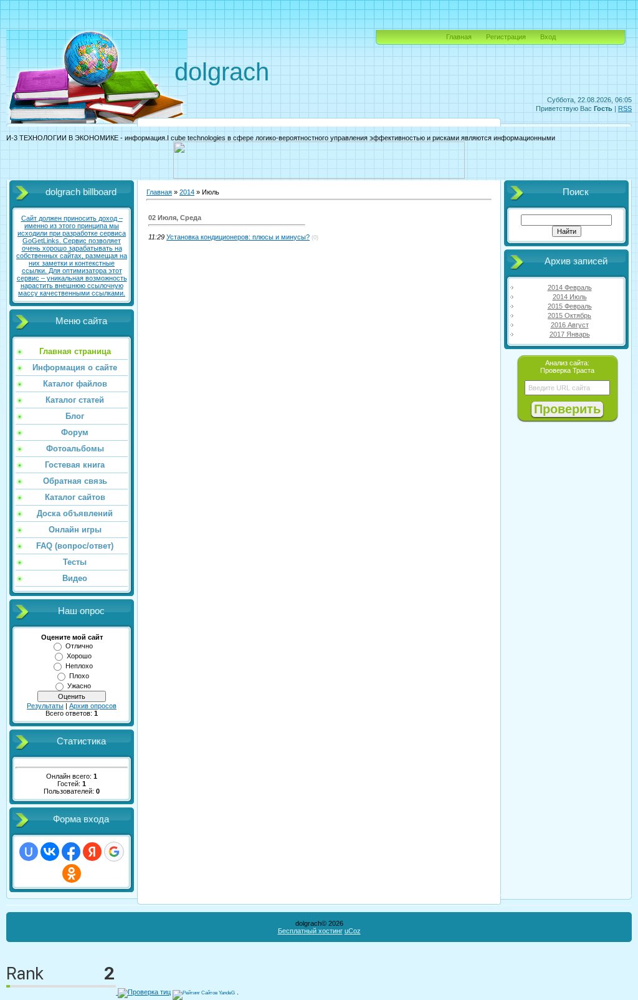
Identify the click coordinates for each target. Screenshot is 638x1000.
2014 (186, 192)
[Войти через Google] (114, 852)
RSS (625, 108)
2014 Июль (570, 296)
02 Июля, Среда (174, 217)
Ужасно (79, 686)
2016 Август (570, 325)
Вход (548, 37)
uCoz (353, 931)
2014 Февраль (570, 287)
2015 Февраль (570, 306)
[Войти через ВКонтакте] (49, 851)
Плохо (79, 676)
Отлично (79, 646)
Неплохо (79, 666)
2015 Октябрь (569, 315)
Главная (459, 37)
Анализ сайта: (567, 363)
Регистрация (506, 37)
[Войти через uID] (28, 851)
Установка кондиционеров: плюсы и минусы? (238, 237)
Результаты (45, 705)
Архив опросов (93, 705)
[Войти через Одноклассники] (71, 873)
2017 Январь (570, 334)
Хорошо (79, 656)
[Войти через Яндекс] (92, 851)
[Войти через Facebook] (71, 851)
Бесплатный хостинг (310, 931)
